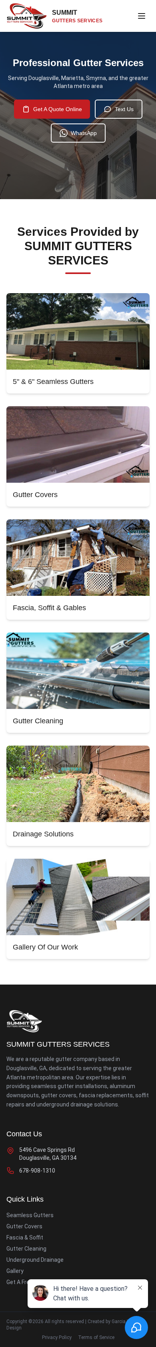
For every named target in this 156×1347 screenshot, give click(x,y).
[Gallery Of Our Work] (78, 897)
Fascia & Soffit (24, 1237)
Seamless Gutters (30, 1215)
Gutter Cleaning (26, 1248)
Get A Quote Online (57, 109)
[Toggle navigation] (142, 16)
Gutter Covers (24, 1226)
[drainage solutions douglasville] (78, 784)
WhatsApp (84, 133)
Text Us (124, 109)
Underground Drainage (35, 1260)
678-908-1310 (37, 1170)
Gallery (15, 1271)
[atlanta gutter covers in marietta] (78, 444)
